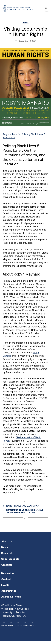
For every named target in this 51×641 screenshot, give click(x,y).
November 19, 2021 (27, 41)
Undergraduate (10, 559)
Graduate (6, 564)
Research (6, 553)
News (25, 22)
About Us (6, 541)
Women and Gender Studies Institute (21, 625)
